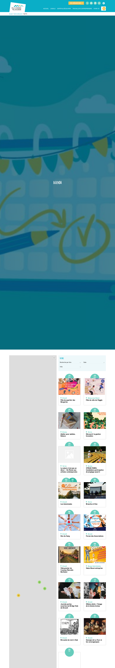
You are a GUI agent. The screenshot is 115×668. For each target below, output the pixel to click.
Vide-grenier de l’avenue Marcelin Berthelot (67, 570)
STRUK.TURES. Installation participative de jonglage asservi (95, 470)
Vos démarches (75, 3)
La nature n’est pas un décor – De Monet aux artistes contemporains (69, 470)
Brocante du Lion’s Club (69, 640)
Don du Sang (65, 536)
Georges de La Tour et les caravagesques (94, 641)
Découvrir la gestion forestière (93, 435)
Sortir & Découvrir (18, 13)
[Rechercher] (103, 8)
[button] (54, 357)
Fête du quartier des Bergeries (68, 401)
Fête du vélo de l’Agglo (94, 400)
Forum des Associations (94, 536)
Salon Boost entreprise (94, 568)
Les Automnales (66, 504)
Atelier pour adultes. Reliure (68, 435)
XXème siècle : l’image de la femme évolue (94, 605)
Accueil (46, 8)
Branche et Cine (91, 504)
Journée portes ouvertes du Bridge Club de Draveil (69, 606)
